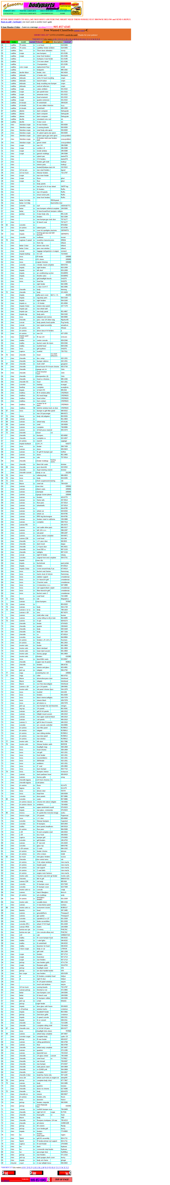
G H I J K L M (69, 39)
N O (77, 39)
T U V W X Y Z (93, 39)
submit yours (79, 30)
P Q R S (83, 39)
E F (61, 39)
